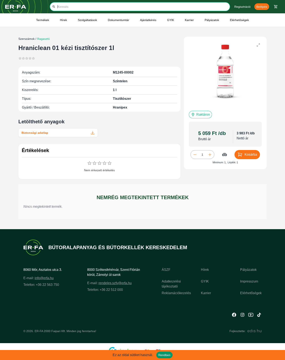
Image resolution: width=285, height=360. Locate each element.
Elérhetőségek (239, 20)
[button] (200, 114)
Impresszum (249, 281)
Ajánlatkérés (148, 20)
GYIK (170, 20)
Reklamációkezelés (176, 293)
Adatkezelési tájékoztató (171, 284)
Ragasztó (43, 38)
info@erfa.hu (44, 278)
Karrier (206, 293)
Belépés (261, 6)
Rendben (164, 355)
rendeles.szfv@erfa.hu (115, 283)
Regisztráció (242, 6)
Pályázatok (212, 20)
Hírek (205, 269)
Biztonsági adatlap (34, 132)
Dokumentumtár (118, 20)
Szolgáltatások (87, 20)
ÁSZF (166, 269)
